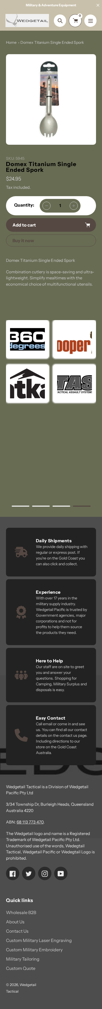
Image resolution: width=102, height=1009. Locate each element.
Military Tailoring (22, 959)
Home (11, 42)
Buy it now (23, 240)
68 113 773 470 (30, 822)
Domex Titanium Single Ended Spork (52, 42)
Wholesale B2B (21, 912)
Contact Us (17, 931)
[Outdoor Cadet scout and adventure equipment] (27, 339)
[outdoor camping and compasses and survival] (27, 384)
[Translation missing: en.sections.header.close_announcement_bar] (98, 5)
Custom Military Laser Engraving (39, 940)
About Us (15, 921)
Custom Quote (20, 968)
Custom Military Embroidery (34, 949)
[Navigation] (90, 21)
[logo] (74, 339)
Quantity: (24, 205)
